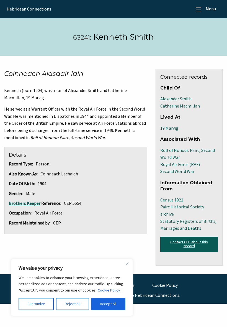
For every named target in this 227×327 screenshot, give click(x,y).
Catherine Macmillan (180, 106)
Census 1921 (171, 200)
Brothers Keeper (24, 203)
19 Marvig (169, 128)
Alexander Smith (176, 99)
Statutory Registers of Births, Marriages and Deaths (188, 225)
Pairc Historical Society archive (182, 210)
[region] (72, 287)
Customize (36, 304)
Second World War (177, 171)
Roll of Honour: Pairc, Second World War (187, 154)
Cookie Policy (109, 290)
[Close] (127, 263)
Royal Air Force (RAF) (180, 165)
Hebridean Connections (29, 9)
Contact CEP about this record (189, 244)
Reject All (72, 304)
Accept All (108, 304)
